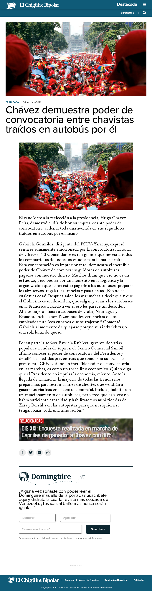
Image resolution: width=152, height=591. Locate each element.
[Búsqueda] (144, 13)
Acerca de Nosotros (89, 580)
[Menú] (144, 4)
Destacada (127, 4)
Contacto (69, 580)
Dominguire (127, 13)
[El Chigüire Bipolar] (32, 5)
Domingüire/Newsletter (116, 580)
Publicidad (139, 580)
